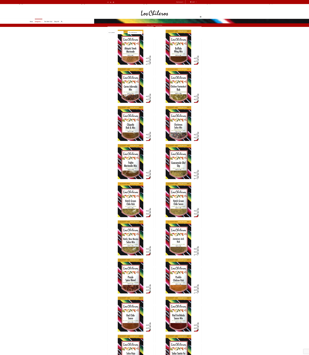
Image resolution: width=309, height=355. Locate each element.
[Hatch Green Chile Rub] (131, 202)
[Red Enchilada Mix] (178, 316)
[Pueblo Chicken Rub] (178, 278)
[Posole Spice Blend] (131, 278)
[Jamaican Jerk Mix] (178, 240)
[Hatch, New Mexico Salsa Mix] (131, 240)
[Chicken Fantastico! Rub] (178, 87)
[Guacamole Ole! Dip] (178, 164)
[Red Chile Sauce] (131, 316)
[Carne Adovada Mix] (131, 87)
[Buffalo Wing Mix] (178, 49)
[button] (61, 21)
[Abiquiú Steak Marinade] (131, 49)
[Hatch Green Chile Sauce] (178, 202)
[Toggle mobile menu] (201, 17)
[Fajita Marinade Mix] (131, 164)
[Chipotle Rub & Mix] (131, 125)
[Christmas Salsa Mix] (178, 125)
